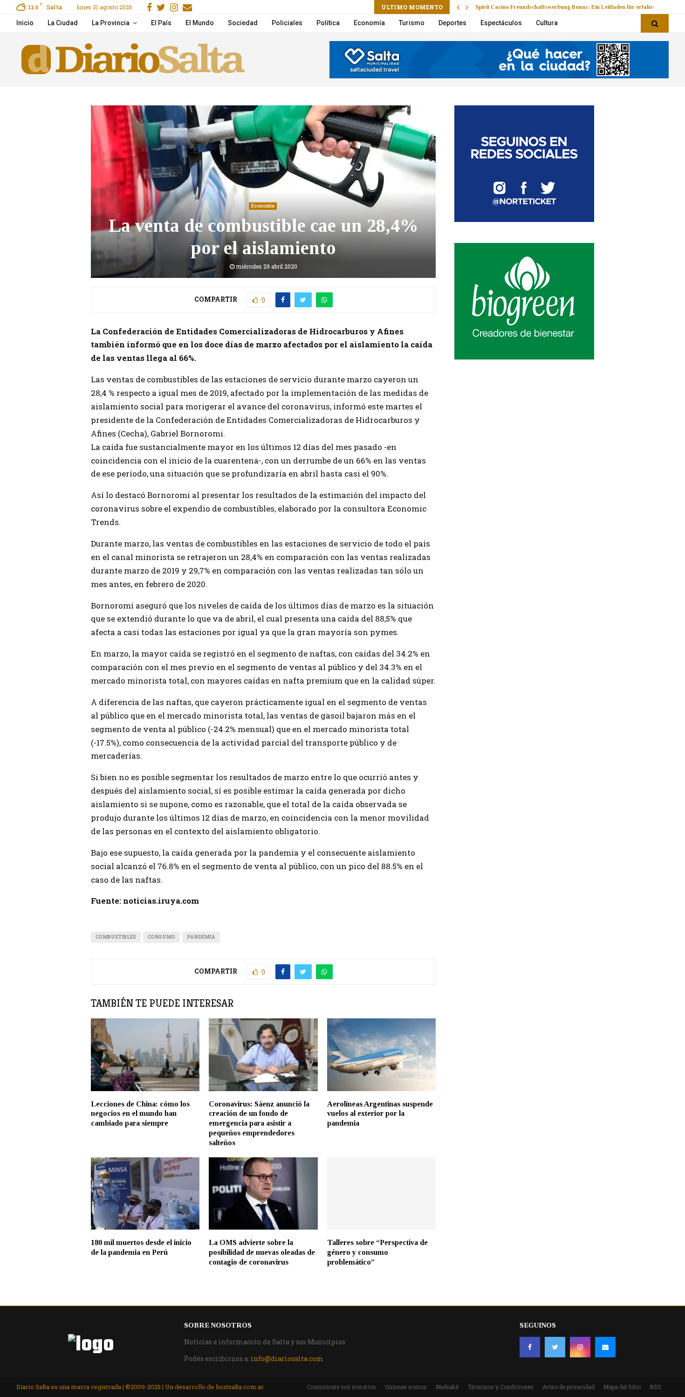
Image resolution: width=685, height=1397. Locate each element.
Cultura (547, 23)
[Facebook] (530, 1347)
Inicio (25, 23)
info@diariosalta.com (287, 1358)
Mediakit (447, 1386)
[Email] (605, 1347)
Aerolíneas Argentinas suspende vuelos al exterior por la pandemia (380, 1113)
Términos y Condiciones (501, 1386)
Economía (369, 23)
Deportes (452, 23)
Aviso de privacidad (568, 1386)
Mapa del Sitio (622, 1386)
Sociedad (243, 23)
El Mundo (199, 23)
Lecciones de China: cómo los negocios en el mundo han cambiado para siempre (140, 1113)
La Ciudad (63, 23)
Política (328, 23)
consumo (161, 937)
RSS (655, 1386)
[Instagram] (580, 1347)
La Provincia (111, 23)
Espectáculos (501, 23)
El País (161, 23)
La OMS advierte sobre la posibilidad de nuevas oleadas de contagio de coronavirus (262, 1252)
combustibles (116, 937)
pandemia (201, 937)
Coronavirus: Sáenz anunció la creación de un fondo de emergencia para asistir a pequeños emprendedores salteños (259, 1123)
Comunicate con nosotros (341, 1386)
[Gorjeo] (555, 1347)
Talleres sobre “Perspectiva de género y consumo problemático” (377, 1252)
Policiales (287, 23)
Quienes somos (406, 1386)
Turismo (412, 23)
